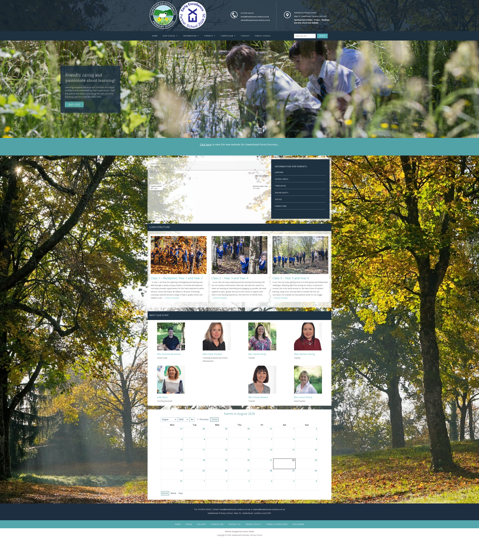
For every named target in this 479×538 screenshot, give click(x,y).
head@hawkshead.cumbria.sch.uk (255, 16)
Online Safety (281, 192)
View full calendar (262, 175)
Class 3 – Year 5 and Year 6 (290, 278)
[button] (4, 89)
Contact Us (234, 524)
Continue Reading (172, 298)
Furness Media (248, 531)
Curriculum (217, 524)
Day (181, 493)
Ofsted (278, 199)
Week (173, 493)
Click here (205, 144)
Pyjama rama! (156, 187)
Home (155, 36)
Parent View (280, 206)
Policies (201, 524)
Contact (245, 36)
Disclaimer (298, 524)
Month (165, 493)
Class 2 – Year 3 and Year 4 (230, 278)
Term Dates (280, 186)
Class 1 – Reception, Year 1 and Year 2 (177, 278)
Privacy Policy (253, 524)
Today (215, 419)
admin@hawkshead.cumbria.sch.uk (255, 20)
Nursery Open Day (260, 187)
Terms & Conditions (277, 524)
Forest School (263, 36)
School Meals (281, 179)
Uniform (279, 172)
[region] (239, 89)
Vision (189, 524)
